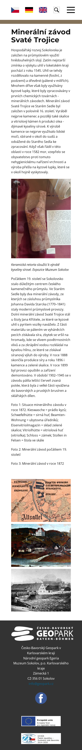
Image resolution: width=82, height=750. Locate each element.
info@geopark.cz (41, 683)
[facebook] (41, 698)
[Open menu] (71, 10)
